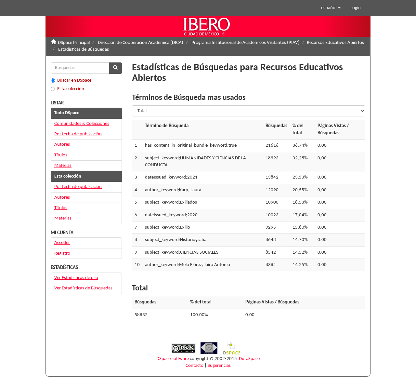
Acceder (62, 242)
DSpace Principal (74, 42)
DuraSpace (249, 358)
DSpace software (172, 358)
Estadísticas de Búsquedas (83, 49)
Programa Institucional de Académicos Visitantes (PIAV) (245, 42)
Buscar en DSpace (74, 80)
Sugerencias (219, 365)
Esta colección (70, 89)
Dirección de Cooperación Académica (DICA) (140, 42)
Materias (63, 165)
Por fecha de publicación (78, 134)
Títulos (60, 155)
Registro (62, 253)
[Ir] (115, 68)
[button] (330, 8)
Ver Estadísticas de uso (76, 277)
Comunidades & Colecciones (81, 123)
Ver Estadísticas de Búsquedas (83, 288)
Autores (62, 144)
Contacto (194, 365)
